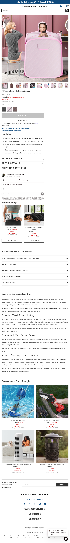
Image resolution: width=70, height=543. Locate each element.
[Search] (66, 10)
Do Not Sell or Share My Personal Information (34, 529)
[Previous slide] (4, 48)
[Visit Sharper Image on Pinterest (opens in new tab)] (35, 504)
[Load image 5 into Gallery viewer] (33, 85)
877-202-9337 (35, 499)
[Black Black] (4, 109)
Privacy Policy (35, 527)
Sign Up (62, 485)
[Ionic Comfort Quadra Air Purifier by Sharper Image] (18, 446)
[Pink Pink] (9, 109)
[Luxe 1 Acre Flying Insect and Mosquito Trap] (52, 446)
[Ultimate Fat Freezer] (12, 215)
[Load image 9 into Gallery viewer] (61, 85)
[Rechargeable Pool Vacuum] (18, 401)
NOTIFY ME (23, 115)
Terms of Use (28, 527)
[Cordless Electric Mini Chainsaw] (52, 401)
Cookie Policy (41, 527)
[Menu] (3, 6)
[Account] (61, 6)
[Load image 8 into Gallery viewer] (54, 85)
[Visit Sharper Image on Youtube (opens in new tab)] (45, 504)
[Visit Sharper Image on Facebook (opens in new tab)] (24, 504)
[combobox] (35, 10)
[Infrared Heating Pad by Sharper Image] (34, 215)
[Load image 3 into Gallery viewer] (19, 85)
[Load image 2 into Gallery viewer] (12, 85)
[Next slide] (65, 48)
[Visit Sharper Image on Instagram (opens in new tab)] (30, 504)
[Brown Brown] (15, 109)
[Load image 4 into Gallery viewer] (26, 85)
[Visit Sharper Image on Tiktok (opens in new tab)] (40, 504)
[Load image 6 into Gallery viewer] (40, 85)
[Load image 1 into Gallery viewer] (5, 85)
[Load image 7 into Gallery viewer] (47, 85)
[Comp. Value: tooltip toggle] (13, 101)
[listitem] (35, 2)
